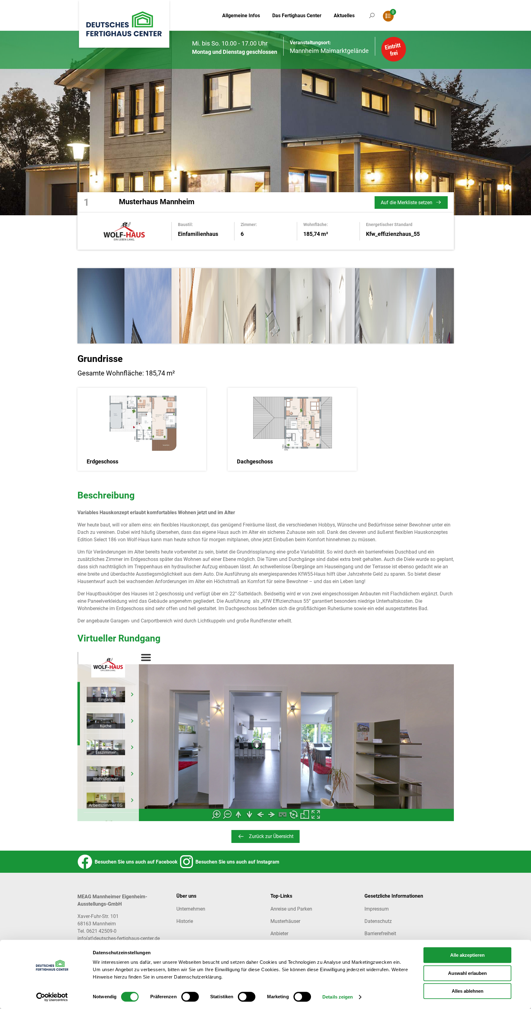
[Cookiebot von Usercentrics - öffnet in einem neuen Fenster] (52, 997)
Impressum (376, 909)
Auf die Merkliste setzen (406, 202)
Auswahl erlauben (467, 973)
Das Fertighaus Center (296, 15)
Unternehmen (190, 909)
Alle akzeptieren (467, 955)
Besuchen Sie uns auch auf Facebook (135, 862)
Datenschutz (378, 921)
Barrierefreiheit (380, 933)
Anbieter (279, 933)
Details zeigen (337, 997)
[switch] (190, 997)
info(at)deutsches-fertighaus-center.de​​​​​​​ (118, 938)
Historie (184, 921)
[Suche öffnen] (372, 21)
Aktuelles (344, 15)
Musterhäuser (285, 921)
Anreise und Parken (291, 909)
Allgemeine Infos (241, 15)
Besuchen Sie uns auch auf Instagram (236, 862)
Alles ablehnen (467, 991)
